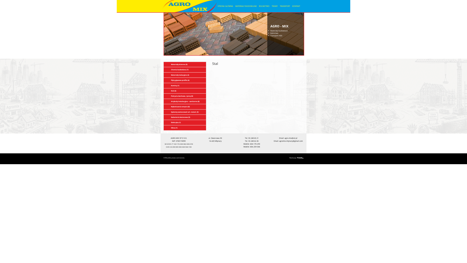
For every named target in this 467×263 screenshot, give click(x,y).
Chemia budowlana (180, 70)
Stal (173, 91)
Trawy (275, 6)
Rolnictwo (264, 6)
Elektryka (176, 122)
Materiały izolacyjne (180, 75)
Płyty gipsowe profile (180, 80)
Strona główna (225, 6)
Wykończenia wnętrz (180, 107)
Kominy (175, 85)
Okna (174, 128)
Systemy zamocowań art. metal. (184, 112)
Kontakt (296, 6)
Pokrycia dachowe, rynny (182, 96)
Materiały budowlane (246, 6)
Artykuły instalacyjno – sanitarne (185, 101)
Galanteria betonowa (180, 117)
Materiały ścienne (179, 64)
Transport (285, 6)
